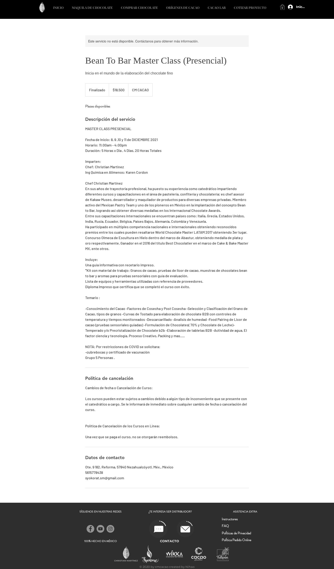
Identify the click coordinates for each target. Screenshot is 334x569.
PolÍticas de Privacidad (236, 533)
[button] (250, 5)
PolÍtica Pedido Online (236, 539)
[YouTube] (100, 529)
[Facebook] (90, 529)
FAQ (225, 525)
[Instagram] (110, 529)
